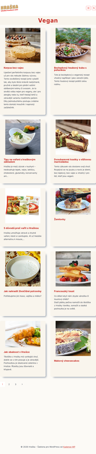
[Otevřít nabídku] (88, 8)
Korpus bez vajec (14, 67)
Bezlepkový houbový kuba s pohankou (70, 69)
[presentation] (23, 45)
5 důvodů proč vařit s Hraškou (21, 228)
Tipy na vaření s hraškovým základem (19, 160)
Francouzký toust (64, 291)
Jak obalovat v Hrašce (17, 352)
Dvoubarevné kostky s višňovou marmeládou (72, 160)
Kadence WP (69, 447)
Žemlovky (59, 219)
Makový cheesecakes (66, 360)
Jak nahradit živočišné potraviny (22, 291)
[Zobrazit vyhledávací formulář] (94, 8)
